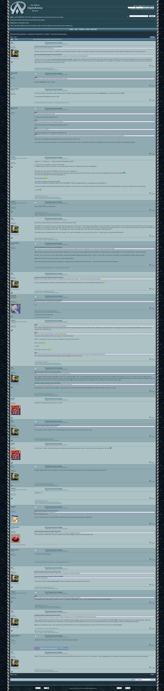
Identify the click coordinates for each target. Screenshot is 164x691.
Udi (12, 42)
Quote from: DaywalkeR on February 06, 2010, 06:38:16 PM (48, 46)
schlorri (13, 157)
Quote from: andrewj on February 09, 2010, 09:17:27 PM (47, 531)
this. (49, 554)
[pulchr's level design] (11, 418)
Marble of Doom (15, 635)
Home (71, 29)
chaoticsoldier (15, 527)
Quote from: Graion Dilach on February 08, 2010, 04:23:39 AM (49, 277)
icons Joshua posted (52, 581)
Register (93, 29)
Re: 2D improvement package (53, 42)
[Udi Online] (11, 62)
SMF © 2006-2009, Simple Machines (89, 688)
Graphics (47, 34)
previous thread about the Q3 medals (62, 59)
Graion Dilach (15, 89)
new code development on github (42, 317)
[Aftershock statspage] (11, 167)
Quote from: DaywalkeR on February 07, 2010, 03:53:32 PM (48, 247)
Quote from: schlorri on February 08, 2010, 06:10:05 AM (47, 371)
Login (87, 29)
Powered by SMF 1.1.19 (74, 688)
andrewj (13, 506)
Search (81, 29)
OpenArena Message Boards (18, 34)
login (147, 5)
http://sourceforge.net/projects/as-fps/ (53, 198)
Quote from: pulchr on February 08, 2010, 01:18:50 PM (47, 425)
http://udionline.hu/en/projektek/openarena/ (44, 68)
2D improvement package (59, 34)
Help (76, 29)
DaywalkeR (14, 73)
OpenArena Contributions (35, 34)
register (152, 5)
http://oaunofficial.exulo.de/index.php (51, 197)
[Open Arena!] (11, 316)
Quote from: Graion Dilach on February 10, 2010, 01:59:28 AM (49, 576)
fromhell (13, 296)
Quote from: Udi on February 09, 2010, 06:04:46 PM (46, 510)
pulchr (13, 398)
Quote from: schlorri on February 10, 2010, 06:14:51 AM (47, 615)
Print (152, 37)
